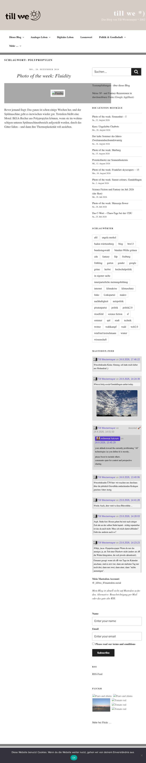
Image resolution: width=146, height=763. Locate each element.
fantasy (106, 256)
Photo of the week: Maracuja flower (110, 203)
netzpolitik (118, 301)
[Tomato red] (119, 700)
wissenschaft (100, 339)
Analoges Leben (39, 37)
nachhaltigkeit (101, 301)
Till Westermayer (106, 359)
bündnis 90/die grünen (125, 250)
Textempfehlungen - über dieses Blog (111, 85)
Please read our (115, 644)
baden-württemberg (104, 243)
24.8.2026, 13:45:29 (105, 442)
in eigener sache (102, 275)
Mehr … (13, 46)
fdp (116, 256)
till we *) (129, 13)
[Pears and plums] (102, 696)
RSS (113, 598)
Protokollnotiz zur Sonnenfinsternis (110, 160)
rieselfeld (98, 314)
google (132, 263)
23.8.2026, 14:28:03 (129, 516)
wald (123, 326)
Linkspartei (109, 294)
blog (120, 243)
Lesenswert (86, 37)
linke (96, 294)
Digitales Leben (65, 37)
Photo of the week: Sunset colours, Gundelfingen (117, 179)
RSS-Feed (97, 674)
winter (124, 333)
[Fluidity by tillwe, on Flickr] (58, 93)
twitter (97, 326)
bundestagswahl (102, 250)
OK (74, 757)
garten (110, 263)
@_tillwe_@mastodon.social (106, 582)
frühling (98, 263)
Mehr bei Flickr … (101, 722)
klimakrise (111, 288)
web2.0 (134, 326)
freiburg (126, 256)
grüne (97, 269)
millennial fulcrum (109, 438)
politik (114, 307)
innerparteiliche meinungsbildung (111, 282)
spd (108, 320)
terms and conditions (124, 644)
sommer (98, 320)
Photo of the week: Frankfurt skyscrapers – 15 (115, 169)
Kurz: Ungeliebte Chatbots (105, 126)
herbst (108, 269)
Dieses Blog (15, 37)
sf (128, 314)
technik (127, 320)
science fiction (115, 314)
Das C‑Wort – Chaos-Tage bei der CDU (112, 213)
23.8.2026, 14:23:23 (129, 542)
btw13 (130, 243)
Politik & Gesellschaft (111, 37)
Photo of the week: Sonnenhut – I (109, 116)
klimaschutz (128, 288)
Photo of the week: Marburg (106, 150)
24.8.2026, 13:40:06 (129, 477)
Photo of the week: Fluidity (44, 75)
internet (98, 288)
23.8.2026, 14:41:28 (129, 500)
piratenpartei (100, 307)
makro (123, 294)
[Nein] (141, 755)
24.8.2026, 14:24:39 (129, 379)
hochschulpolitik (123, 269)
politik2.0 (127, 307)
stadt (117, 320)
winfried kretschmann (105, 333)
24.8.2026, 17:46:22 (129, 359)
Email (95, 629)
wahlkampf (111, 326)
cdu (96, 256)
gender (121, 263)
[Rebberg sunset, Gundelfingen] (101, 705)
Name (95, 613)
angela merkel (109, 237)
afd (95, 237)
